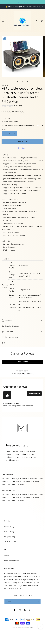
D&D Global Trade (20, 627)
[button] (2, 20)
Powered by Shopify (28, 627)
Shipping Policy (9, 537)
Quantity (4, 129)
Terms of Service (10, 542)
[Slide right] (27, 81)
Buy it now (22, 148)
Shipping (4, 121)
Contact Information (11, 561)
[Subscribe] (38, 601)
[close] (43, 6)
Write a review (22, 362)
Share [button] (6, 343)
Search (6, 556)
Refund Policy (9, 532)
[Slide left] (17, 81)
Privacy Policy (9, 527)
